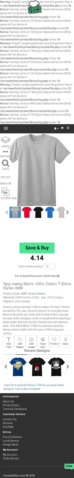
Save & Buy (37, 248)
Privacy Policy (11, 405)
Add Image (31, 345)
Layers (6, 146)
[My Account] (56, 128)
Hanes (41, 293)
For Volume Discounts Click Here (36, 275)
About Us (8, 401)
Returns (8, 423)
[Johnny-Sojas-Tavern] (56, 367)
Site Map (8, 426)
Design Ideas (10, 444)
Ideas (65, 344)
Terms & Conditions (15, 408)
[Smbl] (18, 367)
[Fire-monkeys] (37, 367)
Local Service (11, 440)
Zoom (5, 168)
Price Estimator (12, 436)
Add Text (8, 345)
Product (54, 344)
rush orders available (27, 388)
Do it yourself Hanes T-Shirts (28, 385)
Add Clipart (20, 345)
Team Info (43, 345)
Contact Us (10, 419)
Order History (11, 458)
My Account (10, 454)
